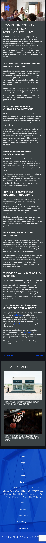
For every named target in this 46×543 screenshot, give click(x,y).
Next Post (40, 356)
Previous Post (7, 356)
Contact (23, 482)
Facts (23, 469)
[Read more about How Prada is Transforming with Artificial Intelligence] (23, 385)
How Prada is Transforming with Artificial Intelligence (22, 403)
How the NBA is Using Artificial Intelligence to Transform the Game (21, 438)
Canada (23, 509)
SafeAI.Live (18, 315)
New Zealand (23, 528)
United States (23, 515)
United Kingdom (23, 522)
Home (23, 457)
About (23, 476)
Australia (23, 503)
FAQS (23, 463)
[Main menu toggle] (41, 8)
